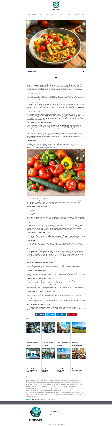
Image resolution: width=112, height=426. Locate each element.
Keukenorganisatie (74, 388)
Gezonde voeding (40, 386)
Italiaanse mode (59, 388)
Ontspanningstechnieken (47, 392)
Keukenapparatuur (67, 388)
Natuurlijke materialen (32, 392)
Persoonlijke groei (61, 392)
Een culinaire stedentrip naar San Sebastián (78, 369)
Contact (52, 413)
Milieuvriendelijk (47, 390)
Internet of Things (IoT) (51, 388)
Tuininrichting (29, 396)
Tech (82, 14)
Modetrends (78, 390)
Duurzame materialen (70, 382)
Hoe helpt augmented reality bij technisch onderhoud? (47, 344)
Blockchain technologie (39, 380)
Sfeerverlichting (82, 392)
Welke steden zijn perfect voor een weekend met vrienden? (63, 344)
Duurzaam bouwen (74, 380)
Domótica (68, 380)
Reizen (68, 14)
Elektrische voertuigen (37, 384)
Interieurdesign (31, 388)
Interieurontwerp (42, 388)
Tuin (47, 14)
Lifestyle (54, 14)
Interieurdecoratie (70, 387)
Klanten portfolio (54, 416)
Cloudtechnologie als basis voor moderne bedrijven (32, 370)
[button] (83, 71)
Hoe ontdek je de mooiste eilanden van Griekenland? (63, 370)
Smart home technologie (44, 394)
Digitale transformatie (61, 380)
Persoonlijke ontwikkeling (72, 392)
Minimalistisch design (64, 390)
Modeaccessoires (72, 390)
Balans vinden (29, 380)
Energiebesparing (67, 384)
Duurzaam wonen (45, 382)
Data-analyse (52, 380)
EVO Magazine (32, 14)
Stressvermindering (68, 394)
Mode (61, 14)
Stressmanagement (56, 394)
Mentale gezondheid (37, 390)
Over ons (52, 414)
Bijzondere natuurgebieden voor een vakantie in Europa (78, 344)
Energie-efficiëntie (50, 384)
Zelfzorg (39, 396)
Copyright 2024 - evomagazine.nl (56, 424)
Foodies (76, 14)
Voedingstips (34, 396)
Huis (41, 14)
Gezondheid (51, 386)
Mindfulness (55, 390)
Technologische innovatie (80, 394)
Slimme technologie (31, 394)
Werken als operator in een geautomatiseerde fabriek (33, 344)
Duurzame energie (59, 382)
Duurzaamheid (32, 382)
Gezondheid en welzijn (59, 386)
